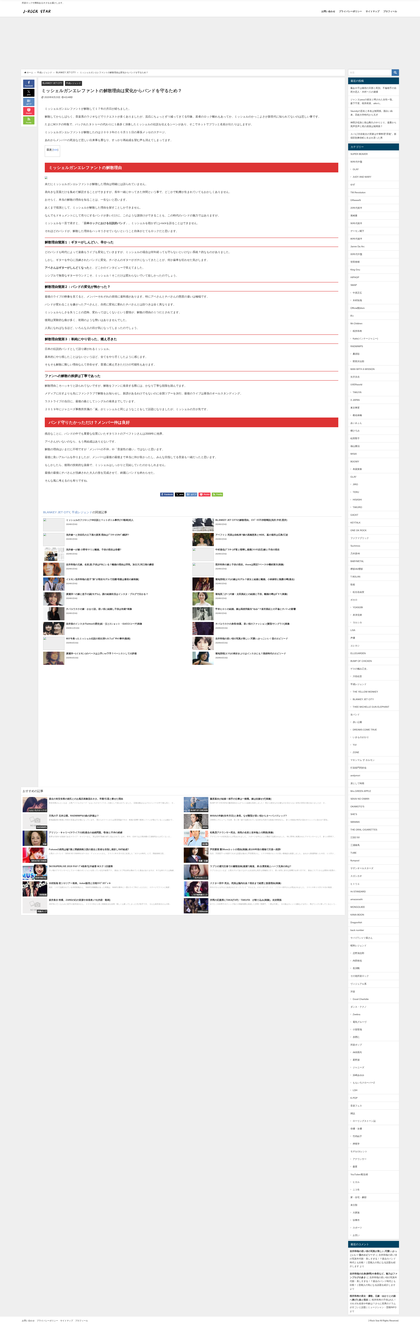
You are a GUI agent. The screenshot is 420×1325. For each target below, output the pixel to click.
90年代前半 (356, 223)
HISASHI (357, 499)
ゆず (352, 184)
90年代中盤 (356, 162)
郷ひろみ (355, 431)
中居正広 (357, 293)
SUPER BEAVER (359, 154)
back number (357, 930)
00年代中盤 (356, 254)
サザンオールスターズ (361, 868)
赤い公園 (357, 722)
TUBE (353, 853)
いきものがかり (361, 737)
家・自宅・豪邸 (358, 1197)
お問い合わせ (328, 11)
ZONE (356, 752)
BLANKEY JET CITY (52, 83)
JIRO (355, 484)
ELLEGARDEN (358, 653)
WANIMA (355, 822)
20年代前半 (356, 208)
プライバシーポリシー (350, 11)
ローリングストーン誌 (364, 1121)
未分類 (353, 1205)
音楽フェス (356, 1105)
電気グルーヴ (360, 1022)
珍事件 (356, 1220)
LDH (355, 1090)
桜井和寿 (357, 331)
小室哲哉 (357, 1029)
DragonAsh (356, 922)
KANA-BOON (357, 915)
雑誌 (352, 1113)
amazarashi (356, 899)
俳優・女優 (356, 1128)
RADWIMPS (356, 346)
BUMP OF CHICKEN (361, 661)
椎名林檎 (357, 415)
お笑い (356, 1235)
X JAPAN (355, 400)
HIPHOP (354, 277)
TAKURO (357, 507)
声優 (352, 638)
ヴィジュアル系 (358, 984)
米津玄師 (357, 615)
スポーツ (357, 1227)
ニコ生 (356, 1189)
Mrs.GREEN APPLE (360, 791)
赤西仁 (356, 1037)
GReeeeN (355, 200)
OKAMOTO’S (357, 806)
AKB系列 (357, 1052)
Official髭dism (357, 308)
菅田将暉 (355, 262)
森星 (355, 1166)
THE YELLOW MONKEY (365, 692)
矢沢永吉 (355, 377)
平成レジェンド (73, 83)
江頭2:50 (355, 837)
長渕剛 (356, 968)
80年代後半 (356, 239)
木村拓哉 (357, 300)
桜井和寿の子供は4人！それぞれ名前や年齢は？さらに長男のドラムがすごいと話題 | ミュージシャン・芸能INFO (373, 1303)
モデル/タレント (358, 1151)
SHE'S (353, 814)
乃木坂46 (355, 553)
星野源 (356, 1060)
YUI (355, 745)
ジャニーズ (358, 1067)
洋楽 (352, 991)
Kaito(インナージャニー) (365, 338)
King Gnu (355, 269)
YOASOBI (358, 607)
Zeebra (356, 1014)
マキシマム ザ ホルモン (362, 760)
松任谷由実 (358, 592)
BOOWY (354, 461)
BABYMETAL (357, 561)
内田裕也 (357, 961)
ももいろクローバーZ (364, 1083)
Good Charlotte (361, 999)
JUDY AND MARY (362, 177)
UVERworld (356, 384)
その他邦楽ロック (359, 976)
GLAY (356, 169)
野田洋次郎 (358, 361)
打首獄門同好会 (358, 768)
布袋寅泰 (357, 469)
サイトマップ (372, 11)
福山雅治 (355, 446)
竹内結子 (357, 1136)
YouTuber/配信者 (359, 1174)
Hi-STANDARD (358, 891)
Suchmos (355, 546)
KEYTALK (355, 522)
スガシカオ (356, 876)
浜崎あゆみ (358, 1075)
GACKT (354, 515)
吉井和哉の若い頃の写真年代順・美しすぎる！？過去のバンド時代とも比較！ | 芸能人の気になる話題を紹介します (373, 1281)
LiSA (352, 630)
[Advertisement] (210, 41)
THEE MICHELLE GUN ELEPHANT (371, 707)
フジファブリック (359, 538)
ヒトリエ (355, 884)
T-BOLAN (355, 576)
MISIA (353, 454)
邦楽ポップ (356, 1045)
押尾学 (356, 1144)
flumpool (354, 860)
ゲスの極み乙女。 (359, 669)
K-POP (353, 1098)
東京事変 (355, 408)
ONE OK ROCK (358, 530)
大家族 (356, 1212)
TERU (356, 492)
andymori (355, 775)
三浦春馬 (355, 845)
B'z (352, 316)
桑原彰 (356, 354)
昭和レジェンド (358, 945)
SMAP (353, 285)
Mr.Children (356, 323)
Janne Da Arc (357, 246)
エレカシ (355, 645)
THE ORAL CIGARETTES (363, 829)
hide (55, 150)
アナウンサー (360, 1159)
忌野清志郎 (358, 953)
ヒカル (356, 1182)
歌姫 (352, 584)
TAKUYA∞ (358, 392)
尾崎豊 (353, 215)
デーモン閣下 (357, 231)
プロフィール (390, 11)
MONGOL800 (357, 907)
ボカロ (353, 600)
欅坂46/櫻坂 (356, 569)
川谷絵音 (357, 676)
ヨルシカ (357, 622)
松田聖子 (355, 438)
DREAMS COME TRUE (365, 730)
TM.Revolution (358, 192)
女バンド (355, 714)
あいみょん (356, 423)
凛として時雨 (357, 783)
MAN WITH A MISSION (362, 369)
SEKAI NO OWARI (359, 799)
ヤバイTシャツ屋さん (361, 938)
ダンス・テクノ (358, 1007)
